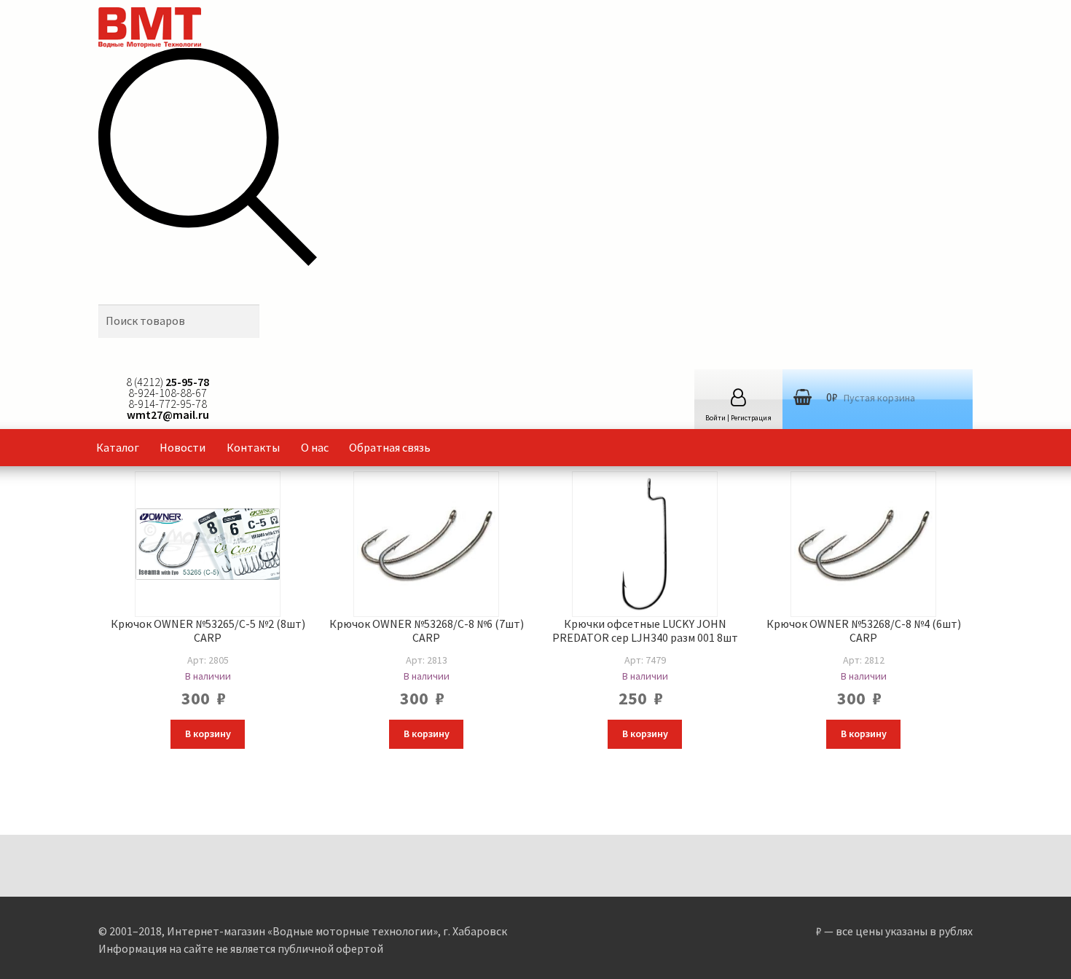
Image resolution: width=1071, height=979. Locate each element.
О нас (315, 447)
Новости (182, 447)
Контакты (253, 447)
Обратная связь (390, 447)
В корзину (208, 733)
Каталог (117, 447)
